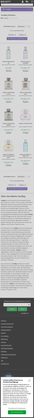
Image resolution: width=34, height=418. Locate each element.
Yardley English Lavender (25, 62)
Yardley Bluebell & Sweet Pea (25, 155)
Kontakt (3, 321)
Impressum (4, 357)
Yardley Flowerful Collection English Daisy (8, 156)
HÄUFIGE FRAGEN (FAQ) (7, 324)
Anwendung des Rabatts (8, 354)
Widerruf (4, 351)
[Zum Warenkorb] (26, 2)
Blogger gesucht (6, 345)
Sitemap (3, 333)
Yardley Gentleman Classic (8, 93)
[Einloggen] (23, 2)
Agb (2, 361)
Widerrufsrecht (6, 330)
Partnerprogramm (7, 348)
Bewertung (4, 339)
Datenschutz (5, 364)
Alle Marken (5, 336)
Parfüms (6, 18)
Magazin (3, 342)
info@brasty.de (25, 313)
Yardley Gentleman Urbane (8, 124)
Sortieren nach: (9, 26)
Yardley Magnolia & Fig (8, 62)
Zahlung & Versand (7, 327)
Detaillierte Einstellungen (17, 408)
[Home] (2, 18)
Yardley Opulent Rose (25, 123)
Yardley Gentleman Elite (25, 93)
